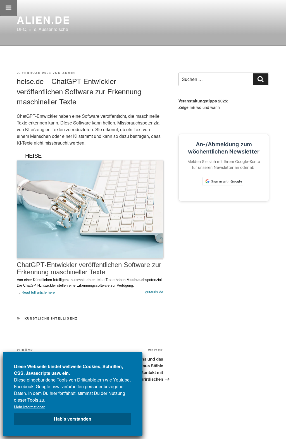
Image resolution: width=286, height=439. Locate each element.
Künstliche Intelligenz (51, 318)
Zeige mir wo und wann (199, 107)
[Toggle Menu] (8, 8)
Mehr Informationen (29, 406)
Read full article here (38, 292)
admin (68, 73)
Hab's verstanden (72, 419)
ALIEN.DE (43, 19)
